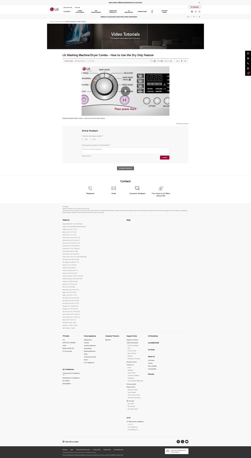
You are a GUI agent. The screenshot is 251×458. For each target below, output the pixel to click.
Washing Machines (89, 351)
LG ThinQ (151, 350)
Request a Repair (133, 390)
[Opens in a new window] (178, 441)
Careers (150, 363)
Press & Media (152, 366)
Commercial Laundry (90, 357)
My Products (131, 406)
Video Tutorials (132, 353)
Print (151, 61)
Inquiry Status (132, 373)
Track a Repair (132, 392)
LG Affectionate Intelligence (135, 421)
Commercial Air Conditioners (71, 373)
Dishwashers (88, 348)
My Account (130, 401)
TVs (64, 340)
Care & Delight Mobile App (135, 381)
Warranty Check (132, 362)
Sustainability (152, 369)
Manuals (130, 356)
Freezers (86, 343)
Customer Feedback (133, 375)
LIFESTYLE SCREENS (69, 343)
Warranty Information (134, 397)
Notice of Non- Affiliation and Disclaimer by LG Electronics (125, 2)
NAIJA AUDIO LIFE (68, 348)
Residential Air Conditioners (71, 378)
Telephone (130, 370)
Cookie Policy (107, 449)
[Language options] (192, 11)
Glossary (151, 374)
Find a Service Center (134, 395)
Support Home (132, 336)
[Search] (199, 11)
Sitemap (65, 449)
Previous (192, 17)
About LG (151, 356)
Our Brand (151, 360)
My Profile (131, 404)
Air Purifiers (66, 381)
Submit (164, 157)
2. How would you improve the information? (96, 145)
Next (196, 17)
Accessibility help (118, 449)
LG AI (129, 418)
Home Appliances (90, 336)
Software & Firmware (134, 359)
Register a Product (132, 340)
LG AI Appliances (89, 362)
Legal (71, 449)
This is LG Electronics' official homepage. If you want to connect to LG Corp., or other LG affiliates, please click (93, 455)
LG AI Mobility (132, 429)
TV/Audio (66, 336)
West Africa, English (72, 442)
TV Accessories (67, 351)
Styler (85, 354)
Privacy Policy (96, 449)
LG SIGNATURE (153, 343)
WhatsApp (131, 378)
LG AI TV (130, 424)
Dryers (86, 360)
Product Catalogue (133, 345)
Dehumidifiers (67, 383)
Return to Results (125, 168)
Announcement (131, 384)
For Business (195, 7)
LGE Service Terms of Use (83, 449)
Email (158, 61)
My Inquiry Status (133, 409)
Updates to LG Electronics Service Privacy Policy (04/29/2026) (119, 17)
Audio (64, 345)
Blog (129, 348)
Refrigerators (88, 340)
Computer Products (112, 336)
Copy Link (166, 61)
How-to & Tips (132, 351)
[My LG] (196, 11)
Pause (194, 17)
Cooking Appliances (90, 345)
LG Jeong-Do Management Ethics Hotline (178, 451)
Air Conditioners (68, 369)
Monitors (108, 340)
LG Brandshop (153, 336)
